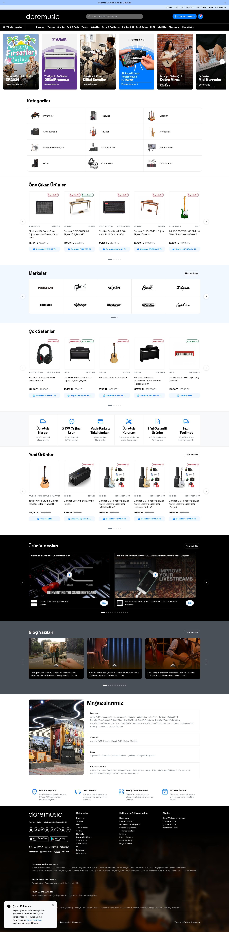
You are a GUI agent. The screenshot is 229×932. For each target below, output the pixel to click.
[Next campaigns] (222, 61)
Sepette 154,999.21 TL (151, 395)
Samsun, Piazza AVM (129, 773)
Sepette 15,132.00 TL (46, 395)
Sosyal (176, 7)
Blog (182, 7)
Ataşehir (131, 717)
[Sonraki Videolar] (206, 582)
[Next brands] (206, 296)
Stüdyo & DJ (128, 27)
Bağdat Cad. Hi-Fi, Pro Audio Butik (151, 717)
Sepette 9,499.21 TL (116, 395)
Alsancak (105, 755)
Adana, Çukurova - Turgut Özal (103, 770)
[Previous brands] (22, 296)
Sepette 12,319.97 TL (46, 249)
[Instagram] (52, 829)
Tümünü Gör (192, 454)
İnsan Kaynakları (126, 821)
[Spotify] (62, 829)
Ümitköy (134, 741)
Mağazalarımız (125, 843)
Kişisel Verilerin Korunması (174, 818)
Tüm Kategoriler (14, 27)
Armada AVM (96, 741)
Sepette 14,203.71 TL (116, 519)
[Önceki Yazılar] (22, 662)
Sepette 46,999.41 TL (81, 395)
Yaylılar (85, 27)
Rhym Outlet (188, 27)
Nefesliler (95, 27)
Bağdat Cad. (173, 717)
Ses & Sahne (142, 27)
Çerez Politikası (169, 824)
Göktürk (176, 723)
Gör (104, 603)
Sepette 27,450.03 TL (186, 249)
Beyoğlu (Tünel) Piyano (132, 723)
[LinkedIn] (47, 829)
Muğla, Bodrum (112, 773)
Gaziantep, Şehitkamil (167, 770)
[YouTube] (41, 829)
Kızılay (126, 741)
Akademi (169, 7)
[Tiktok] (57, 829)
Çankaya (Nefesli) (118, 755)
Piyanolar (40, 27)
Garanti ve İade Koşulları (129, 824)
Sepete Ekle (186, 395)
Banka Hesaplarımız (127, 827)
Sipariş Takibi (201, 7)
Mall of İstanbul (116, 726)
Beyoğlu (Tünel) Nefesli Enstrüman (105, 723)
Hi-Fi (152, 27)
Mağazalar (190, 7)
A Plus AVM (95, 717)
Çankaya (131, 755)
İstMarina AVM (187, 723)
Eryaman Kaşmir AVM (112, 741)
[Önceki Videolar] (22, 582)
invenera (196, 922)
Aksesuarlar (174, 27)
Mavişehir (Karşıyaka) (146, 755)
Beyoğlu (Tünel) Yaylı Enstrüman (157, 723)
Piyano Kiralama (126, 837)
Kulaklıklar (162, 27)
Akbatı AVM (107, 717)
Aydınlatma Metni (170, 827)
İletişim (210, 7)
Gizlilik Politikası (169, 821)
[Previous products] (22, 221)
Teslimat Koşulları (126, 831)
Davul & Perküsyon (111, 27)
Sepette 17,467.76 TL (81, 249)
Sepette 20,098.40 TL (151, 249)
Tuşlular (51, 27)
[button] (110, 259)
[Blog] (68, 829)
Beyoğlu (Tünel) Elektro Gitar (167, 720)
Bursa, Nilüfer (151, 770)
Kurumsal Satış (125, 840)
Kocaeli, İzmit (184, 770)
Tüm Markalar (191, 273)
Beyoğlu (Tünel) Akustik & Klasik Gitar (106, 720)
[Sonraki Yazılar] (206, 662)
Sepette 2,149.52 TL (81, 519)
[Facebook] (31, 829)
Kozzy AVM (103, 726)
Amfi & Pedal (73, 27)
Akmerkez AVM (120, 717)
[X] (36, 829)
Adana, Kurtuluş (124, 770)
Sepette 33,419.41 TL (116, 249)
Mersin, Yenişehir (97, 773)
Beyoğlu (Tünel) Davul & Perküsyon (139, 720)
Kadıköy (93, 726)
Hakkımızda (124, 818)
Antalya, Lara (138, 770)
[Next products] (206, 221)
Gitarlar (61, 27)
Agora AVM (95, 755)
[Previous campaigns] (7, 61)
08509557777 (220, 7)
